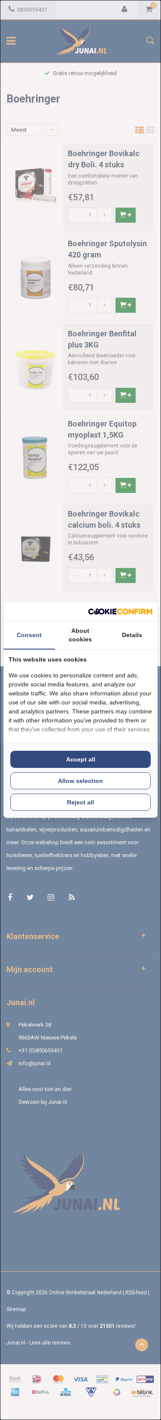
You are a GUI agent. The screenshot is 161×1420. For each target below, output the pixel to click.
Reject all (80, 802)
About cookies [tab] (80, 635)
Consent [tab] (29, 634)
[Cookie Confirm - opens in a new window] (120, 611)
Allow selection (80, 780)
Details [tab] (132, 634)
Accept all (80, 759)
